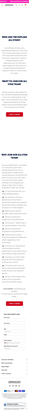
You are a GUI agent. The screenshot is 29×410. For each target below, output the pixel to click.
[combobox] (23, 408)
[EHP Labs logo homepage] (9, 5)
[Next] (23, 134)
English (22, 408)
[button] (16, 5)
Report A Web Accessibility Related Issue (14, 408)
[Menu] (1, 5)
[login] (19, 5)
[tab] (11, 144)
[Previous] (5, 134)
